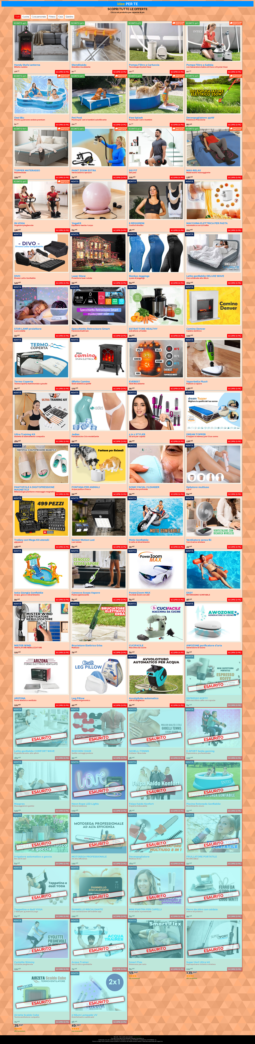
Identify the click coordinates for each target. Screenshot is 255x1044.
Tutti (17, 17)
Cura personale (39, 17)
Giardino (69, 17)
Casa (60, 17)
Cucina (26, 17)
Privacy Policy (137, 1037)
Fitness (52, 17)
